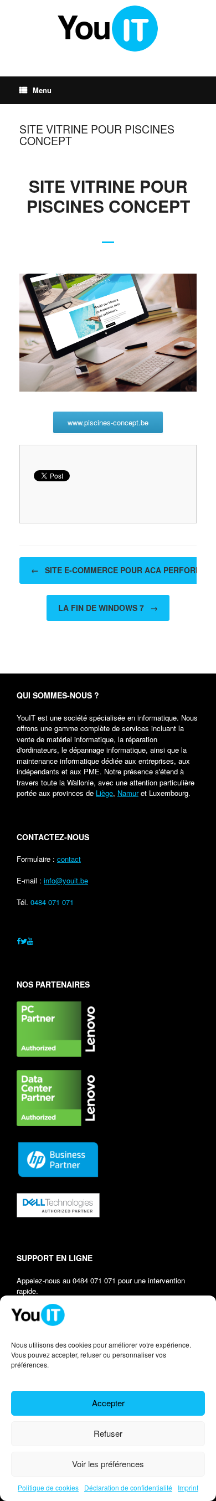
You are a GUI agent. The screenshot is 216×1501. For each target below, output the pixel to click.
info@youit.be (66, 880)
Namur (127, 793)
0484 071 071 (52, 902)
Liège (104, 793)
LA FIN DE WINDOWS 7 (108, 607)
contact (69, 859)
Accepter (108, 1403)
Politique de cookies (48, 1487)
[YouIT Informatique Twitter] (23, 940)
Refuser (108, 1433)
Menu (42, 90)
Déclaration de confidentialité (128, 1487)
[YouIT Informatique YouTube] (30, 940)
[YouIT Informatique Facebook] (18, 940)
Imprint (188, 1487)
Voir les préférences (108, 1463)
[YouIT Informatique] (108, 29)
